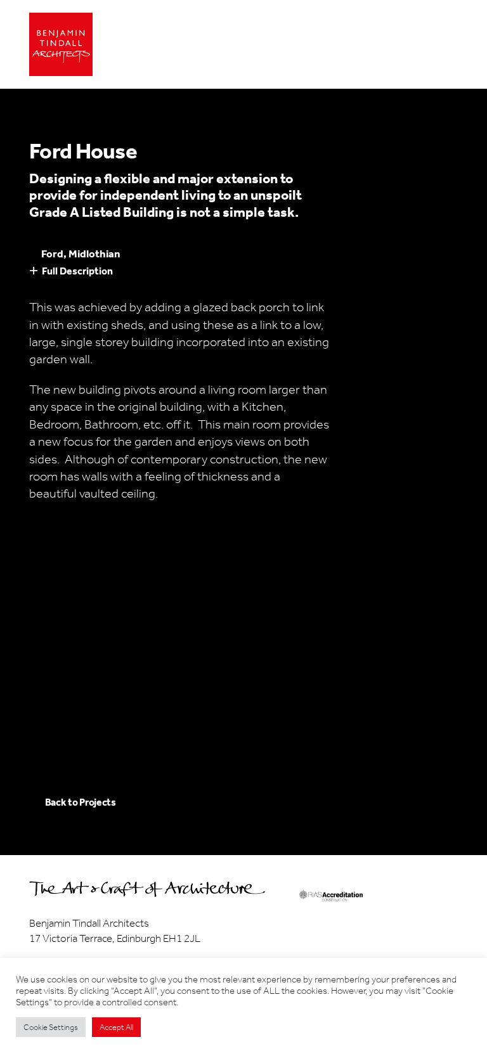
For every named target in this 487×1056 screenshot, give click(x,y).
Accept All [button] (116, 1027)
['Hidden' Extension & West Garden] (243, 654)
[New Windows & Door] (146, 654)
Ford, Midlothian (80, 253)
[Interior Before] (243, 731)
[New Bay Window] (341, 654)
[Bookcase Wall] (438, 654)
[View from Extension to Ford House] (146, 576)
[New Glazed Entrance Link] (341, 576)
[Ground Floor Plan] (243, 576)
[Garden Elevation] (49, 576)
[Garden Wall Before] (49, 654)
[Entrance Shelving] (146, 731)
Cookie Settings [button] (50, 1027)
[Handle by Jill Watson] (49, 731)
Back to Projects (80, 802)
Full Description (77, 271)
